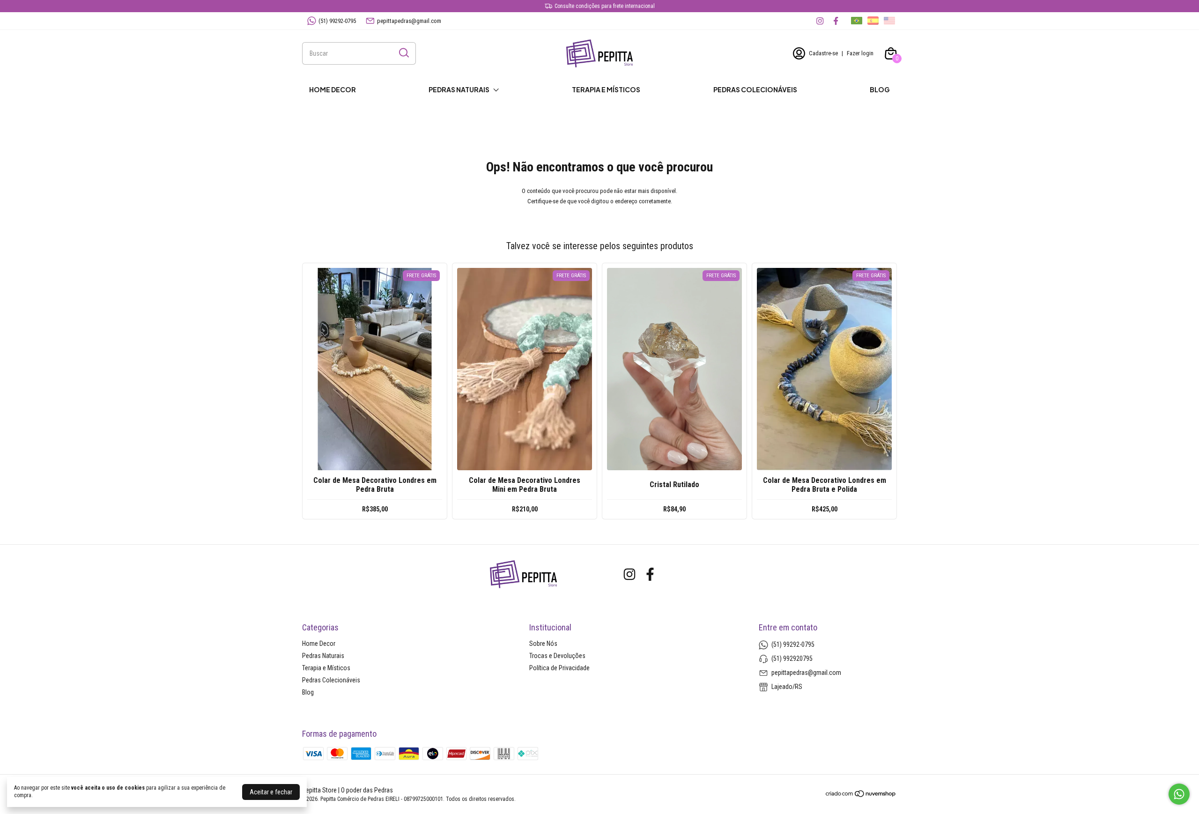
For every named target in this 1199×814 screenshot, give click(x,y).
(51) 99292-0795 (337, 20)
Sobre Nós (543, 643)
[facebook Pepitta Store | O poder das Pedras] (836, 21)
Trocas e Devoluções (557, 655)
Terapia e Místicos (606, 89)
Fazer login (860, 53)
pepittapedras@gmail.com (409, 20)
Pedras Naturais (459, 89)
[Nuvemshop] (861, 795)
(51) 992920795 (792, 658)
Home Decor (332, 89)
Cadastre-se (823, 53)
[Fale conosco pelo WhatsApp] (1179, 794)
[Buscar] (403, 53)
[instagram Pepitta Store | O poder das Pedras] (820, 21)
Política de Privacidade (559, 668)
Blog (880, 89)
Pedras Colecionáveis (755, 89)
